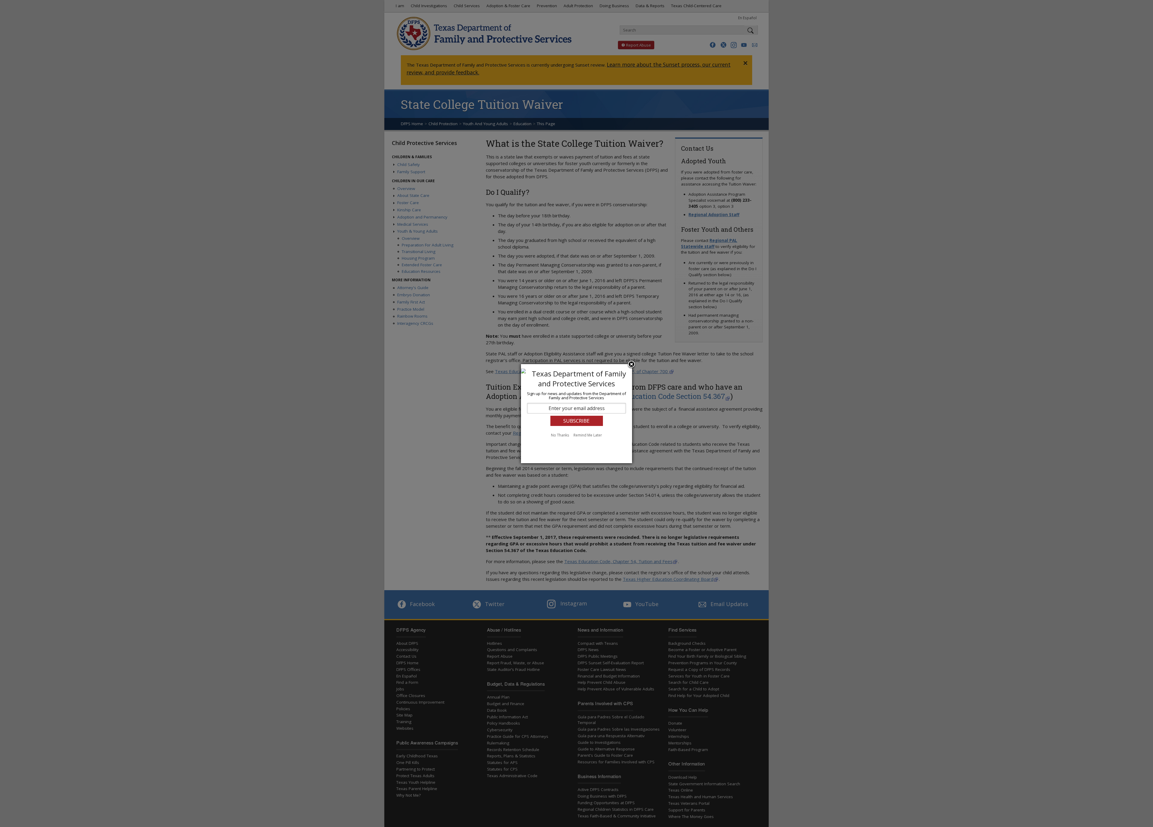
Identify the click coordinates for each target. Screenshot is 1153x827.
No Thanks (560, 435)
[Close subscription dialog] (631, 364)
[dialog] (576, 413)
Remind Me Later (587, 435)
